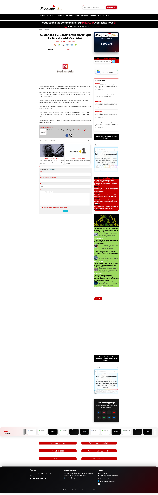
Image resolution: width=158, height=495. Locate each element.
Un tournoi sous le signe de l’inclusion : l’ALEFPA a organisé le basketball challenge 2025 (106, 265)
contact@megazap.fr (39, 479)
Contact (93, 15)
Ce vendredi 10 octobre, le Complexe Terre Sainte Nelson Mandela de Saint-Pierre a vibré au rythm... (109, 270)
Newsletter (60, 15)
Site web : (42, 183)
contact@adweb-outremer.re (109, 476)
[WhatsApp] (104, 418)
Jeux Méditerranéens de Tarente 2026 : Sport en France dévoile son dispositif (105, 195)
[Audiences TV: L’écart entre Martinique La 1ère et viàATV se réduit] (65, 53)
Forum (97, 298)
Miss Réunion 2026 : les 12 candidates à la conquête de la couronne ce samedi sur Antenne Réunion (106, 190)
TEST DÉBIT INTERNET (104, 15)
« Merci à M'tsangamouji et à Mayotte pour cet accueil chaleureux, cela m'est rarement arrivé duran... (108, 246)
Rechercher (111, 7)
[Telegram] (109, 418)
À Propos (57, 459)
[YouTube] (114, 412)
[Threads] (99, 418)
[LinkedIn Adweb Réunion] (99, 484)
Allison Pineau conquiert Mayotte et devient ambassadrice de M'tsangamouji (106, 241)
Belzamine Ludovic (46, 127)
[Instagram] (104, 412)
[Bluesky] (114, 418)
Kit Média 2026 (99, 459)
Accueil (42, 15)
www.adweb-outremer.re (108, 481)
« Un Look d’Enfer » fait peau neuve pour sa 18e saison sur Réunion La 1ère (106, 207)
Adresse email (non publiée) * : (48, 177)
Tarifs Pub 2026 (58, 451)
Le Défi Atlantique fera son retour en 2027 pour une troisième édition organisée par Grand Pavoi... (108, 235)
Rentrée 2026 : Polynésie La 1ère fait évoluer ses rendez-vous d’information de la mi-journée (78, 162)
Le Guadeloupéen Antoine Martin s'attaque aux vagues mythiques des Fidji (106, 253)
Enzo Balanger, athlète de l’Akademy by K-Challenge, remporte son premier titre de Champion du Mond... (109, 283)
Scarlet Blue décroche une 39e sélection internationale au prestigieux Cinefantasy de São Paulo (52, 162)
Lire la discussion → (99, 89)
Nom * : (42, 171)
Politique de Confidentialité (99, 443)
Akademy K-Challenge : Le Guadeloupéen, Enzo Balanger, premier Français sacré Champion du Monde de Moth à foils (106, 277)
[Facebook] (99, 412)
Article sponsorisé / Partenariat (77, 15)
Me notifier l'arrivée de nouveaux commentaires (54, 207)
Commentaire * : (44, 190)
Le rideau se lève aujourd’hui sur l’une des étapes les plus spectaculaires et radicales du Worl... (108, 258)
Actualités (50, 15)
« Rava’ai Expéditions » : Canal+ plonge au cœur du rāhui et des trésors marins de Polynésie (106, 201)
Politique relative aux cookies (99, 451)
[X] (109, 412)
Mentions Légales (58, 443)
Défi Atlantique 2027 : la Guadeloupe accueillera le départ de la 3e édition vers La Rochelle (106, 230)
